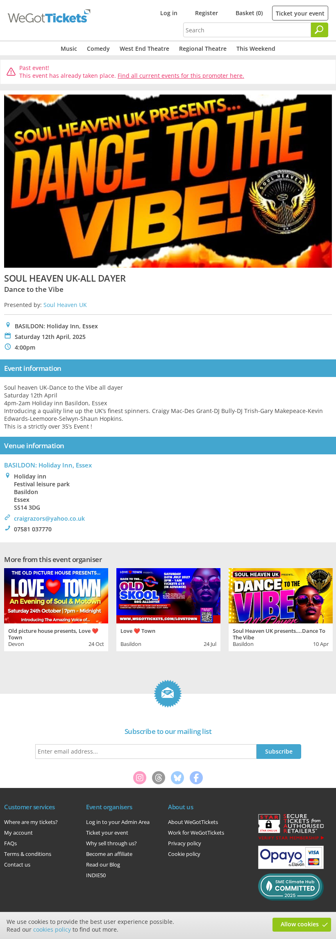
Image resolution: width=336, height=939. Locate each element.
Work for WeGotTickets (196, 832)
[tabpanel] (56, 608)
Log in (168, 13)
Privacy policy (184, 843)
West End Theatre (144, 48)
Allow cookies (300, 924)
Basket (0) (249, 13)
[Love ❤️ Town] (168, 594)
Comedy (98, 48)
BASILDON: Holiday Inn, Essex (48, 465)
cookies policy (52, 929)
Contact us (17, 864)
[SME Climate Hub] (291, 898)
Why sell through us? (111, 843)
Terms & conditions (27, 854)
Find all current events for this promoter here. (181, 75)
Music (69, 48)
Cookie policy (184, 854)
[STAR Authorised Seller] (291, 839)
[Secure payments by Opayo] (291, 867)
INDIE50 (96, 875)
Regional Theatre (203, 48)
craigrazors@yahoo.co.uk (49, 518)
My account (18, 832)
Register (206, 13)
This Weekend (255, 48)
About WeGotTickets (193, 822)
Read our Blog (103, 864)
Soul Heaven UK (65, 305)
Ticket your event (300, 13)
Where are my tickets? (31, 822)
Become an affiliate (109, 854)
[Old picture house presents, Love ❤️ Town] (56, 594)
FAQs (10, 843)
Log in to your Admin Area (118, 822)
